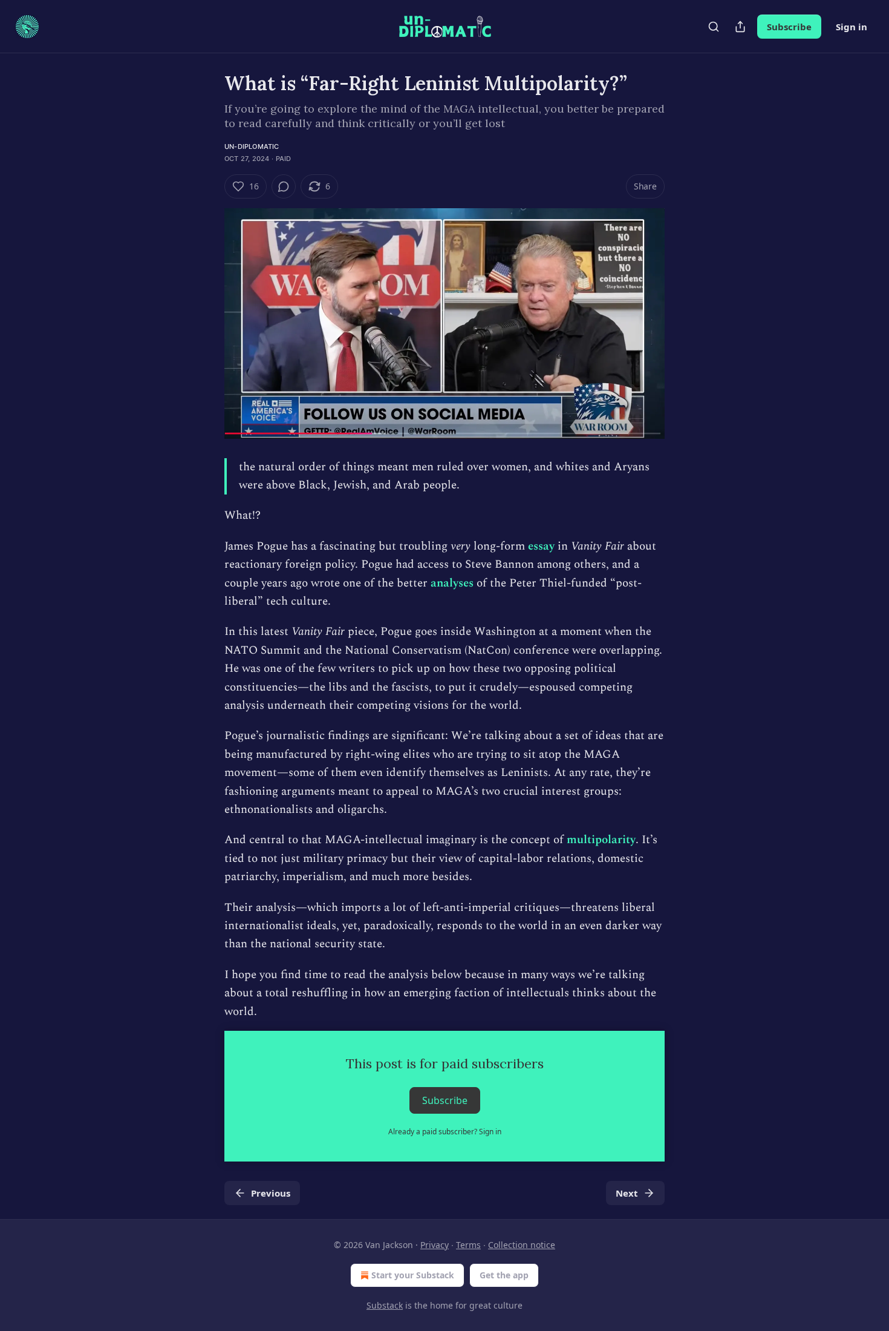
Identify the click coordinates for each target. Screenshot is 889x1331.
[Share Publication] (740, 27)
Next (627, 1193)
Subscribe (789, 27)
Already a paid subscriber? (444, 1131)
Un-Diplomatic (251, 146)
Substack (384, 1305)
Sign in (851, 27)
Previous (270, 1193)
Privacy (434, 1244)
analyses (452, 583)
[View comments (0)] (284, 186)
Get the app (504, 1275)
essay (541, 546)
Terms (468, 1244)
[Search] (714, 27)
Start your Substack (412, 1275)
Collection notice (521, 1244)
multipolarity (601, 840)
